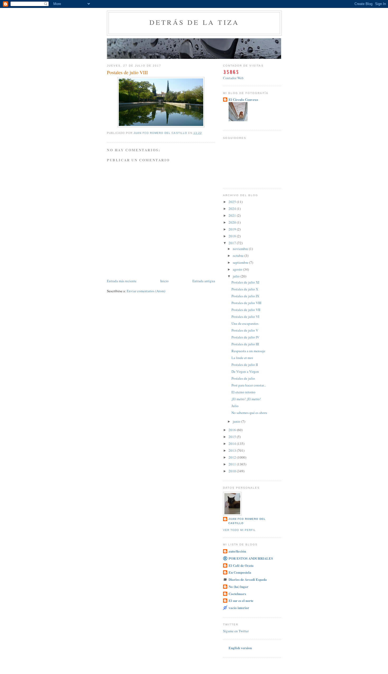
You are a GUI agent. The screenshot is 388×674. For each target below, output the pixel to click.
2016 (233, 429)
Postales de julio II (244, 364)
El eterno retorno (243, 392)
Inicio (164, 281)
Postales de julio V (244, 330)
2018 (233, 236)
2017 (233, 243)
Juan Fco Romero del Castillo (247, 521)
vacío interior (239, 607)
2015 (233, 436)
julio (236, 276)
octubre (238, 255)
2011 (233, 464)
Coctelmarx (237, 593)
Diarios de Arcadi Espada (248, 579)
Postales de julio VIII (246, 302)
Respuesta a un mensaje (248, 350)
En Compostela (240, 572)
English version (240, 647)
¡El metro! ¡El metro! (246, 399)
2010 (233, 471)
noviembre (241, 248)
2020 (233, 222)
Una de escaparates (244, 323)
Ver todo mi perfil (239, 530)
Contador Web (233, 78)
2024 (233, 208)
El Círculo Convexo (243, 99)
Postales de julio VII (245, 309)
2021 (233, 215)
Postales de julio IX (245, 296)
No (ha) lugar (238, 586)
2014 (233, 443)
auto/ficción (237, 551)
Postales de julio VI (245, 316)
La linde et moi (242, 357)
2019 (233, 229)
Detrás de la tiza (194, 22)
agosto (238, 269)
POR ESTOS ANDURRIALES (251, 558)
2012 (233, 457)
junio (237, 421)
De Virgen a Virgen (245, 371)
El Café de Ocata (241, 565)
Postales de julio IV (245, 337)
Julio (235, 405)
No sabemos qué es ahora (249, 412)
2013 (233, 450)
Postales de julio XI (245, 282)
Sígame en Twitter (236, 631)
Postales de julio (243, 378)
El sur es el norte (241, 600)
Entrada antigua (203, 281)
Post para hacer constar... (248, 385)
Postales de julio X (244, 289)
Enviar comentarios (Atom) (146, 291)
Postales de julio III (245, 344)
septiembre (241, 262)
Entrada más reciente (121, 281)
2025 (233, 201)
